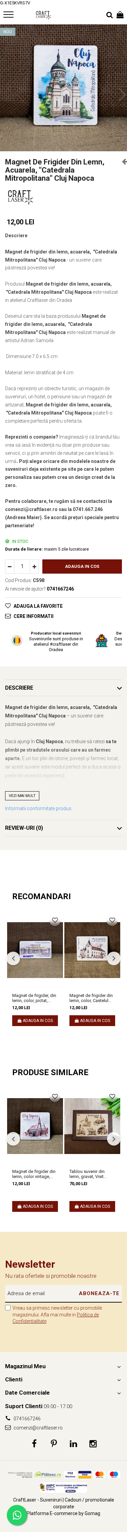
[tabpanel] (63, 87)
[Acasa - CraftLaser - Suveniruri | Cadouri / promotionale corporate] (43, 15)
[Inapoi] (122, 161)
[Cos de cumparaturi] (120, 15)
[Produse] (9, 17)
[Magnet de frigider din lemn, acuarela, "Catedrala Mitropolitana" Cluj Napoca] (63, 87)
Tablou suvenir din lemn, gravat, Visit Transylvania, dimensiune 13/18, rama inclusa (87, 1174)
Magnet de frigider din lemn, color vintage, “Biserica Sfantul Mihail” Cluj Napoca (34, 1174)
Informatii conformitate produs (38, 808)
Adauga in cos (82, 566)
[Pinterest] (54, 1444)
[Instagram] (93, 1444)
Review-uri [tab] (24, 828)
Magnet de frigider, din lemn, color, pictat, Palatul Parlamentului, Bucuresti (34, 998)
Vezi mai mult (22, 796)
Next (121, 95)
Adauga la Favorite (38, 606)
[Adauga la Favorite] (54, 920)
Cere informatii (34, 616)
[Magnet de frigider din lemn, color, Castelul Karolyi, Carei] (92, 950)
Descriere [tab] (19, 688)
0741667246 (27, 1418)
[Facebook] (34, 1444)
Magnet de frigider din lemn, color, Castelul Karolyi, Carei (91, 998)
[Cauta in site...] (109, 15)
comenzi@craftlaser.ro (38, 1427)
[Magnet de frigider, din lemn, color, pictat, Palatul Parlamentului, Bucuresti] (35, 950)
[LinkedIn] (73, 1444)
